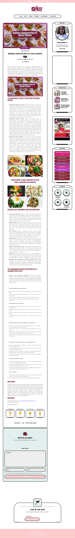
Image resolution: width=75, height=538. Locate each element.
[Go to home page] (37, 8)
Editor (27, 51)
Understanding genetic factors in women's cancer (65, 107)
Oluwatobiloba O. (62, 43)
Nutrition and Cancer (26, 47)
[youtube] (23, 1)
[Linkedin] (62, 48)
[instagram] (29, 1)
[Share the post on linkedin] (28, 61)
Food (23, 423)
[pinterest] (31, 1)
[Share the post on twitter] (24, 61)
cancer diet (17, 423)
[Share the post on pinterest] (26, 61)
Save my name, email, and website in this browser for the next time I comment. (24, 473)
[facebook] (25, 1)
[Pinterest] (60, 48)
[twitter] (27, 1)
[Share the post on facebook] (22, 61)
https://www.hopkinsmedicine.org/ (28, 401)
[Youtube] (64, 48)
